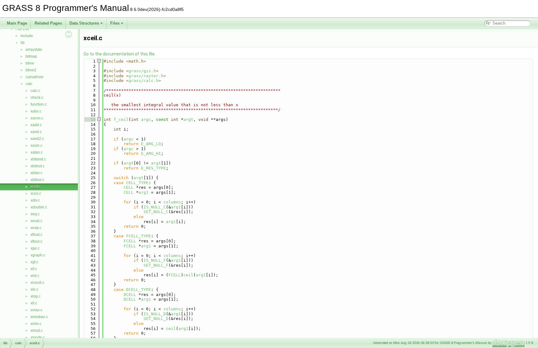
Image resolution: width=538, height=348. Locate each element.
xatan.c (37, 152)
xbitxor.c (37, 180)
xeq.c (35, 214)
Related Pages (48, 23)
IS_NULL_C (155, 207)
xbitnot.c (38, 166)
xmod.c (37, 330)
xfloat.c (36, 234)
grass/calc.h (143, 80)
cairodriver (35, 77)
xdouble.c (39, 207)
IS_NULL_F (155, 260)
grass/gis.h (142, 71)
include (27, 36)
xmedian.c (39, 317)
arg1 (144, 192)
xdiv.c (35, 200)
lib (23, 43)
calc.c (35, 90)
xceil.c (36, 186)
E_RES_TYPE (153, 168)
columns (172, 202)
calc (29, 84)
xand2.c (37, 138)
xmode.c (38, 337)
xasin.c (36, 145)
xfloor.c (36, 241)
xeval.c (36, 221)
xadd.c (36, 125)
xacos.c (37, 118)
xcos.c (36, 193)
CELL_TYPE (137, 182)
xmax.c (36, 310)
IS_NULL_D (155, 314)
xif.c (34, 269)
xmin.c (36, 324)
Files (115, 23)
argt (188, 119)
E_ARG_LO (151, 143)
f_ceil (121, 119)
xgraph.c (38, 255)
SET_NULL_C (156, 211)
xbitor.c (36, 173)
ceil (188, 275)
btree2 (31, 70)
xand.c (36, 132)
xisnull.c (37, 282)
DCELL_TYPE (138, 289)
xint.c (35, 276)
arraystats (34, 49)
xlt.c (34, 303)
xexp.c (36, 228)
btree (30, 63)
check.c (37, 97)
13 (89, 119)
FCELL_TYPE (138, 236)
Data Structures (84, 23)
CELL (129, 187)
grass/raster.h (146, 76)
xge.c (35, 248)
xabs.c (36, 111)
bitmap (31, 56)
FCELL (130, 241)
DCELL (130, 294)
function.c (39, 104)
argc (146, 119)
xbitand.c (38, 159)
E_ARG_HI (151, 153)
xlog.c (35, 296)
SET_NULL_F (156, 265)
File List (22, 29)
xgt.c (34, 262)
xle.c (34, 289)
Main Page (17, 23)
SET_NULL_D (156, 318)
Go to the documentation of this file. (119, 53)
